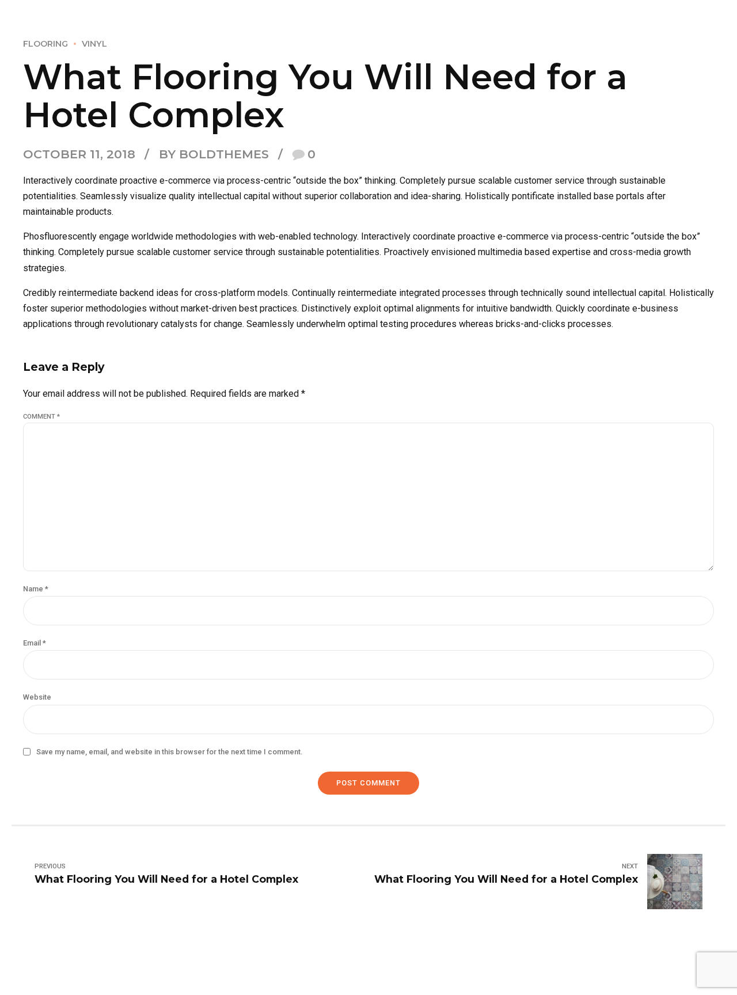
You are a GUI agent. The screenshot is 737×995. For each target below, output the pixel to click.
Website (37, 697)
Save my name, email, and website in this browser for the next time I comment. (169, 751)
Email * (34, 643)
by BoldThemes (214, 154)
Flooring (45, 44)
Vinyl (94, 44)
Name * (35, 588)
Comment (41, 416)
